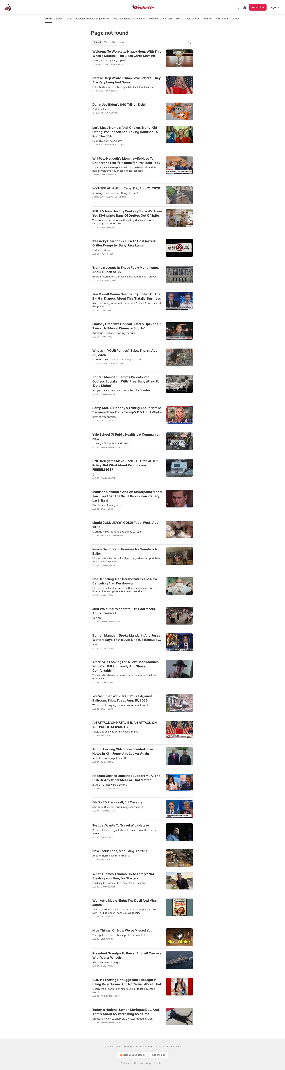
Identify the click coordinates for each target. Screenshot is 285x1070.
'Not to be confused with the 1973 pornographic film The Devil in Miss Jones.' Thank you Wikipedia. (124, 911)
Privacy (148, 1046)
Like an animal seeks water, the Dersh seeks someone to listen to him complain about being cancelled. (124, 589)
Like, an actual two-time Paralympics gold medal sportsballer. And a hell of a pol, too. (127, 559)
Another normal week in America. (111, 855)
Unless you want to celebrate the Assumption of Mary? (123, 1018)
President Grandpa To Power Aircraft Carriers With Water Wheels (126, 955)
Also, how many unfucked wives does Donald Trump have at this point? (126, 304)
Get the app (158, 1054)
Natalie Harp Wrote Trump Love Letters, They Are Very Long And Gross (126, 80)
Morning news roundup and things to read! (117, 359)
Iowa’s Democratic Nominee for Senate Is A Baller (124, 551)
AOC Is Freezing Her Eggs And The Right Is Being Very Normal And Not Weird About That (126, 982)
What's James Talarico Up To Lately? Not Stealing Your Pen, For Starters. (123, 876)
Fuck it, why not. (101, 109)
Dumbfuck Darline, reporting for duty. (113, 333)
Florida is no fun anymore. (107, 505)
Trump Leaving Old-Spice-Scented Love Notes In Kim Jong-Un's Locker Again (122, 751)
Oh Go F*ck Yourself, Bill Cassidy (117, 802)
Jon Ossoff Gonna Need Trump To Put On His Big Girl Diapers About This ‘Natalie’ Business (126, 296)
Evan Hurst (112, 174)
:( (93, 474)
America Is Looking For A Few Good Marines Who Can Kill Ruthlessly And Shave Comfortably (125, 666)
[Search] (237, 7)
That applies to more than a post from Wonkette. (120, 935)
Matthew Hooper (114, 64)
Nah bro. (97, 617)
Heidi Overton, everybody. (107, 140)
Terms (157, 1046)
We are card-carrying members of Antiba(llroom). (120, 705)
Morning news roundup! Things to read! (115, 193)
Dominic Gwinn (109, 280)
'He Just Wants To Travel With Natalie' (121, 825)
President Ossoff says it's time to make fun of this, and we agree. (125, 831)
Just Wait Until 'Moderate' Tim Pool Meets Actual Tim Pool (123, 611)
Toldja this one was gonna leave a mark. (115, 731)
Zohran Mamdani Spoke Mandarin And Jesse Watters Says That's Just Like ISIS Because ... (126, 638)
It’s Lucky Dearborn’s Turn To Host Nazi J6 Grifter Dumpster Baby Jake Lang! (124, 243)
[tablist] (109, 42)
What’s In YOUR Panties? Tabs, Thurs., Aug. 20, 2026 (125, 353)
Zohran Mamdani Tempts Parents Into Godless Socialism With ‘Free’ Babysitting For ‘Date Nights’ (126, 381)
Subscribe (258, 7)
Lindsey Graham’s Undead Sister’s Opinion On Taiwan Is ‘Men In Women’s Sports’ (127, 326)
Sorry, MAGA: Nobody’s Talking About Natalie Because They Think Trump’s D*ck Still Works (127, 410)
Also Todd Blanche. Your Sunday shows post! (117, 807)
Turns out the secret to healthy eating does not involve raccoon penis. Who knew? (123, 221)
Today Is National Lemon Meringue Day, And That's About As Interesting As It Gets (125, 1012)
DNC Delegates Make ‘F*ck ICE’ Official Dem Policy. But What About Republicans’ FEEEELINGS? (125, 465)
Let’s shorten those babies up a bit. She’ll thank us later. (123, 87)
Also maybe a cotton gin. (106, 962)
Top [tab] (106, 42)
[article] (142, 60)
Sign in (274, 7)
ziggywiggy (107, 917)
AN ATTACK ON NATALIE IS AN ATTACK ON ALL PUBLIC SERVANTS (124, 725)
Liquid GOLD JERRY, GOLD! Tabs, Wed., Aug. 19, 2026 (125, 525)
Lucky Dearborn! (101, 250)
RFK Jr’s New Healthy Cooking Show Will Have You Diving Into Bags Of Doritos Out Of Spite (127, 213)
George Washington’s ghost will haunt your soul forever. (124, 276)
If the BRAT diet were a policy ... (110, 784)
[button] (48, 19)
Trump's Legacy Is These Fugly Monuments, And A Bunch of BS (125, 270)
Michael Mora (108, 811)
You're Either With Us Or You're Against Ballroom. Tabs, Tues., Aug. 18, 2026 (122, 698)
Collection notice (172, 1046)
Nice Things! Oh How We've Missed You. (122, 930)
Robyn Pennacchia (115, 145)
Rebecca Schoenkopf (117, 197)
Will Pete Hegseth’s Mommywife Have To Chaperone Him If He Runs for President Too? (126, 161)
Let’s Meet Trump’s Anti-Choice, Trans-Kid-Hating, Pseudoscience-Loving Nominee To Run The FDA (125, 132)
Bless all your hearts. (104, 416)
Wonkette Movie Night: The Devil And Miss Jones (124, 903)
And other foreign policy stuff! (109, 758)
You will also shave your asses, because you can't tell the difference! (124, 676)
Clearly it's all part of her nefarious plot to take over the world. (123, 990)
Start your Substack (134, 1054)
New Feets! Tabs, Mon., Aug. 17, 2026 (120, 851)
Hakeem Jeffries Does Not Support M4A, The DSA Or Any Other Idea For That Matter (126, 778)
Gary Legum (111, 91)
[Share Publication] (244, 7)
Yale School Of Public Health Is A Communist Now (125, 437)
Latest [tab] (97, 42)
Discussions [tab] (117, 42)
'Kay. (94, 644)
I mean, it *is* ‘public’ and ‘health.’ (111, 443)
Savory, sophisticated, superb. (109, 60)
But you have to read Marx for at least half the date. (121, 390)
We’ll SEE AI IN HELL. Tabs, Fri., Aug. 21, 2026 (126, 188)
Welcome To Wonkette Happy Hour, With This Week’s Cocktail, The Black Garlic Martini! (126, 54)
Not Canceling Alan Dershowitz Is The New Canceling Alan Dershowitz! (124, 581)
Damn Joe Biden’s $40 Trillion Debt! (119, 105)
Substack (126, 1063)
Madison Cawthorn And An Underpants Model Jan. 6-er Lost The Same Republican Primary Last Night (127, 496)
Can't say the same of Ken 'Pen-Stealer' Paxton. (118, 883)
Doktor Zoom (112, 113)
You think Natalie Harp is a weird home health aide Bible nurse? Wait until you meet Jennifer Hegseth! (124, 169)
